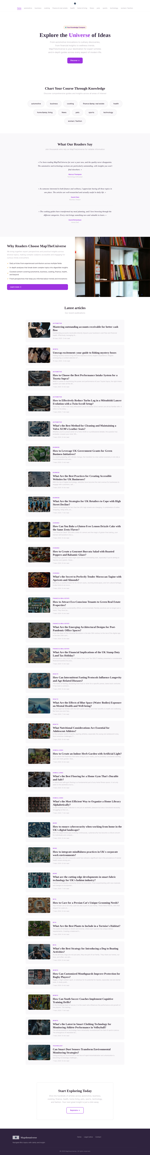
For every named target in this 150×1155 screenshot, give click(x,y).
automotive (28, 8)
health (72, 8)
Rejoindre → (75, 1110)
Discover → (75, 60)
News (92, 8)
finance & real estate (60, 8)
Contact (98, 1137)
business (38, 8)
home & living (82, 8)
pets (98, 8)
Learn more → (15, 287)
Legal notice (88, 1137)
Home (19, 8)
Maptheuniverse (29, 1137)
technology (114, 8)
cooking (47, 8)
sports (105, 8)
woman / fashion (127, 8)
